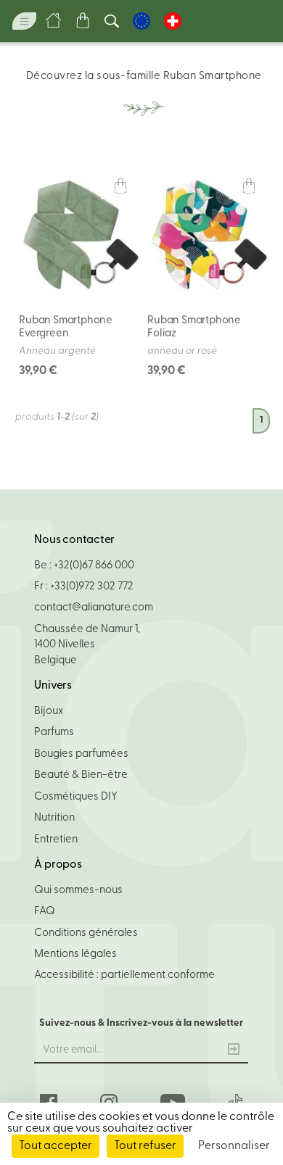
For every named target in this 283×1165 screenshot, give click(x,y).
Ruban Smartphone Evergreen (65, 327)
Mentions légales (75, 954)
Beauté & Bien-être (81, 775)
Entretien (56, 839)
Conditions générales (86, 933)
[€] (141, 21)
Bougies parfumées (81, 754)
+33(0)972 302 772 (92, 586)
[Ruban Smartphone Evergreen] (79, 235)
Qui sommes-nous (78, 890)
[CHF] (172, 21)
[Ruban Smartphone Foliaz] (207, 235)
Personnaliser (234, 1146)
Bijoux (48, 711)
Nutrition (54, 818)
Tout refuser (145, 1146)
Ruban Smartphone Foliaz (194, 327)
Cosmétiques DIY (76, 797)
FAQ (44, 911)
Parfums (54, 732)
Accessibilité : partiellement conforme (124, 975)
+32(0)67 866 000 (94, 565)
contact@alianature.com (93, 607)
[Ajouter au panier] (120, 186)
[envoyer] (233, 1051)
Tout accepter (55, 1146)
